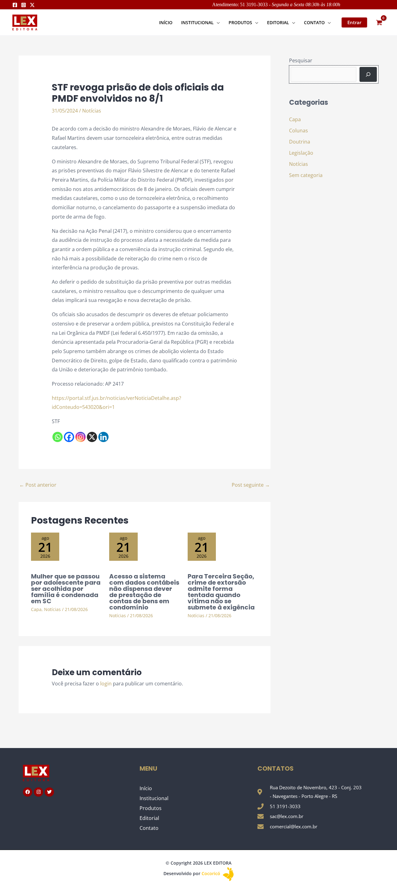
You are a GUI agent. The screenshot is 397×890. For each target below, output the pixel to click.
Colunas (298, 130)
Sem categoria (306, 175)
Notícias (91, 110)
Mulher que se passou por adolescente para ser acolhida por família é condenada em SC (65, 588)
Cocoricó (211, 873)
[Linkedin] (103, 437)
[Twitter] (32, 4)
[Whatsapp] (57, 437)
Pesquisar (300, 60)
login (106, 683)
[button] (217, 22)
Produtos (151, 808)
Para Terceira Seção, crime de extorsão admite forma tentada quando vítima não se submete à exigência (221, 592)
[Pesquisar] (368, 74)
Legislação (301, 152)
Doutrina (299, 141)
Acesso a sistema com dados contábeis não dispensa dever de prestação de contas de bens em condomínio (144, 592)
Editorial (149, 818)
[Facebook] (14, 4)
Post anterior (37, 484)
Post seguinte (251, 484)
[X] (92, 437)
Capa (36, 609)
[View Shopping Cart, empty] (379, 22)
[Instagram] (23, 4)
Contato (149, 828)
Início (146, 788)
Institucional (154, 798)
